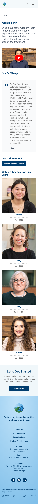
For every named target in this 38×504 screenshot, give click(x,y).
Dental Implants (19, 437)
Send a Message (19, 471)
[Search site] (27, 4)
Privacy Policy (25, 496)
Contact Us (19, 389)
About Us (19, 429)
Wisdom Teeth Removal (14, 164)
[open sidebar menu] (33, 4)
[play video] (19, 58)
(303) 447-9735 (19, 468)
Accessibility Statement (5, 496)
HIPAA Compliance (16, 496)
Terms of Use (33, 496)
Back (5, 15)
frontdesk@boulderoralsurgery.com (19, 466)
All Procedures (19, 433)
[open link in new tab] (13, 480)
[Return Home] (4, 4)
